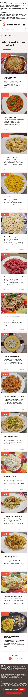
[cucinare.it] (11, 24)
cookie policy (3, 672)
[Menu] (24, 25)
